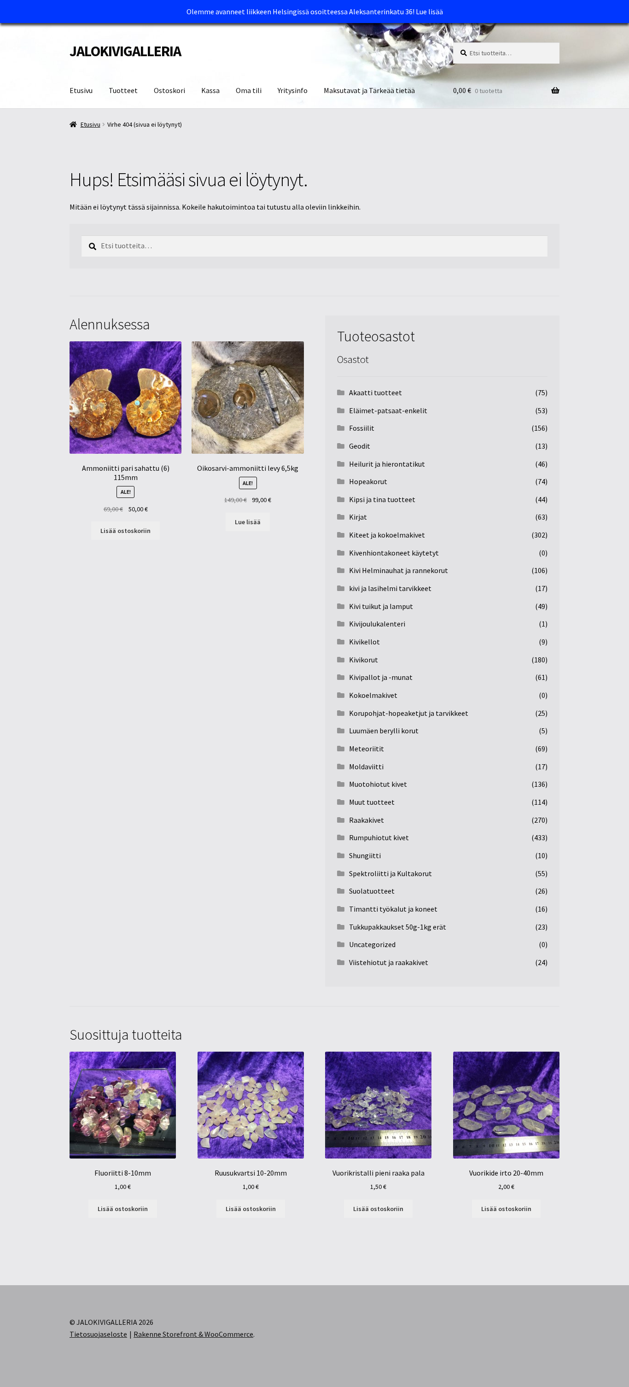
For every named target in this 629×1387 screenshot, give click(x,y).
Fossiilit (361, 428)
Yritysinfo (293, 90)
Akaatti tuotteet (375, 392)
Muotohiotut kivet (378, 784)
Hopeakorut (368, 481)
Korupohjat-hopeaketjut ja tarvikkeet (408, 713)
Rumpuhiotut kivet (379, 837)
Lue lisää (429, 11)
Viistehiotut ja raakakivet (388, 962)
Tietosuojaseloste (98, 1334)
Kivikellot (364, 641)
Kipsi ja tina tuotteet (382, 499)
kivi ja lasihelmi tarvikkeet (390, 588)
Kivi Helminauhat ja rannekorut (398, 570)
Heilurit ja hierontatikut (387, 463)
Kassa (210, 90)
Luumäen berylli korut (384, 730)
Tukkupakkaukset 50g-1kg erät (397, 926)
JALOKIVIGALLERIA (125, 51)
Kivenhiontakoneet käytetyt (394, 552)
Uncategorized (372, 944)
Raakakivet (366, 820)
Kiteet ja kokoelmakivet (387, 534)
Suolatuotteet (372, 890)
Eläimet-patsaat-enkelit (388, 410)
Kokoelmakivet (373, 695)
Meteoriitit (366, 748)
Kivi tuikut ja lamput (381, 606)
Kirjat (358, 516)
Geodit (359, 446)
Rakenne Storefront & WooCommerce (193, 1334)
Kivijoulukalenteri (377, 623)
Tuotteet (123, 90)
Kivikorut (363, 659)
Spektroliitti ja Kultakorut (390, 873)
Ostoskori (169, 90)
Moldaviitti (366, 766)
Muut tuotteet (372, 802)
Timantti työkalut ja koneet (393, 908)
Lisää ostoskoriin (125, 531)
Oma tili (249, 90)
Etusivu (81, 90)
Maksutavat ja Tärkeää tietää (369, 90)
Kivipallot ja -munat (381, 677)
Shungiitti (365, 855)
